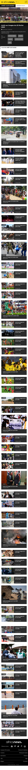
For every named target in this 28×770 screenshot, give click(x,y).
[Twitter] (15, 746)
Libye (10, 42)
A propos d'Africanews (5, 750)
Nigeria (20, 35)
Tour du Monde (12, 35)
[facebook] (21, 746)
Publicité (25, 755)
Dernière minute (20, 5)
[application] (14, 15)
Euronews (25, 761)
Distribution (3, 755)
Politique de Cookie (23, 752)
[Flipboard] (18, 746)
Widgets (2, 761)
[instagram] (25, 746)
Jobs (2, 758)
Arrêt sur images (7, 5)
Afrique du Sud (18, 39)
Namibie (10, 39)
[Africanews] (9, 2)
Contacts (2, 752)
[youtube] (12, 746)
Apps (26, 758)
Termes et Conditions (22, 750)
